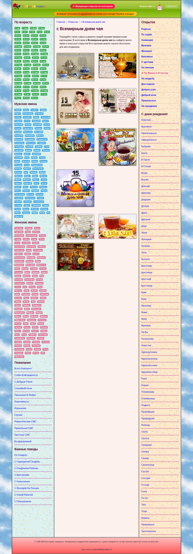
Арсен (45, 121)
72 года (35, 91)
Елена (39, 280)
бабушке (146, 146)
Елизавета (19, 283)
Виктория (30, 265)
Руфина (32, 335)
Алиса (26, 239)
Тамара (36, 342)
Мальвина (36, 309)
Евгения (18, 280)
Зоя (24, 287)
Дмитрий (36, 154)
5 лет (17, 32)
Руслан (30, 194)
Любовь (26, 305)
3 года (33, 28)
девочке (145, 186)
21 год (43, 43)
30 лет (17, 54)
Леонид (33, 172)
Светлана (43, 335)
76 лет (35, 94)
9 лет (47, 32)
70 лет (17, 91)
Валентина (19, 258)
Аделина (19, 232)
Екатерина (29, 280)
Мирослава (20, 320)
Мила (25, 316)
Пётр (25, 187)
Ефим (34, 158)
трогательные (148, 531)
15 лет (26, 39)
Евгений (18, 158)
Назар (43, 180)
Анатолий (46, 117)
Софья (18, 342)
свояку (145, 458)
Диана (17, 276)
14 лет (17, 39)
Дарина (35, 272)
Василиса (19, 261)
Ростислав (19, 194)
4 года (41, 28)
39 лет (26, 61)
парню (144, 385)
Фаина (26, 346)
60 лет (34, 80)
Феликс (35, 209)
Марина (30, 313)
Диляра (26, 276)
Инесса (18, 291)
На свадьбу (20, 455)
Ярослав (18, 216)
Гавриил (41, 143)
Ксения (18, 298)
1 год (17, 28)
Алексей (39, 114)
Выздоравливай (22, 441)
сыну (144, 491)
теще (144, 511)
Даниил (46, 150)
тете (143, 504)
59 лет (26, 80)
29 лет (43, 50)
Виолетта (41, 265)
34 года (18, 58)
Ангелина (31, 247)
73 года (44, 91)
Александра (31, 236)
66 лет (17, 87)
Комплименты (21, 401)
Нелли (18, 324)
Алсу (17, 243)
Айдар (43, 110)
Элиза (29, 349)
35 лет (27, 58)
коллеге (145, 259)
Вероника (19, 265)
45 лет (45, 65)
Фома (17, 213)
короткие (146, 120)
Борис (47, 128)
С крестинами (21, 475)
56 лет (35, 76)
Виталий (18, 139)
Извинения (20, 408)
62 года (18, 83)
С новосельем (22, 481)
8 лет (39, 32)
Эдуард (26, 213)
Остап (44, 183)
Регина (26, 331)
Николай (27, 183)
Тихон (17, 209)
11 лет (26, 36)
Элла (45, 349)
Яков (42, 213)
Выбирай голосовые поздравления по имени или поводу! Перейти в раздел (95, 14)
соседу (145, 485)
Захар (42, 158)
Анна (29, 250)
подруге (145, 405)
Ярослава (19, 357)
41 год (43, 61)
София (41, 338)
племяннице (148, 398)
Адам (26, 110)
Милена (44, 316)
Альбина (26, 243)
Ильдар (43, 161)
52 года (35, 72)
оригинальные (149, 133)
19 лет (26, 43)
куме (144, 292)
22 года (18, 47)
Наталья (42, 320)
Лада (26, 298)
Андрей (18, 121)
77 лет (44, 94)
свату (144, 431)
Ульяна (18, 346)
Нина (33, 324)
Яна (43, 353)
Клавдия (25, 294)
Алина (17, 239)
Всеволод (19, 143)
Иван (17, 161)
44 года (37, 65)
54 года (18, 76)
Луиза (17, 305)
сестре (145, 471)
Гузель (43, 269)
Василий (18, 136)
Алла (41, 239)
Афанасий (27, 128)
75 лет (27, 94)
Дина (35, 276)
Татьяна (45, 342)
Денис (27, 154)
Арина (27, 254)
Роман (44, 191)
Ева (41, 276)
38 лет (17, 61)
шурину (145, 518)
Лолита (41, 302)
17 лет (43, 39)
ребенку (145, 425)
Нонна (40, 324)
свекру (145, 451)
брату (144, 153)
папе (144, 378)
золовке (145, 246)
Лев (25, 172)
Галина (34, 269)
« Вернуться (171, 6)
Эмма (27, 353)
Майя (27, 309)
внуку (144, 173)
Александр (27, 114)
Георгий (29, 147)
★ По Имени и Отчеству (154, 73)
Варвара (41, 258)
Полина (44, 327)
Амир (36, 117)
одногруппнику (149, 352)
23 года (27, 47)
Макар (42, 172)
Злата (17, 287)
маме (144, 312)
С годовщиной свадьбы (27, 461)
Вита (17, 269)
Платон (34, 187)
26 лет (17, 50)
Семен (40, 198)
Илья (26, 165)
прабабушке (148, 412)
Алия (34, 239)
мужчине (146, 325)
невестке (146, 345)
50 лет (17, 72)
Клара (34, 294)
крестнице (146, 272)
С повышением (22, 501)
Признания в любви (25, 395)
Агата (37, 228)
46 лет (17, 69)
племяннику (147, 392)
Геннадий (19, 147)
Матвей (43, 176)
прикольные (147, 524)
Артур (46, 125)
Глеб (47, 147)
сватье (145, 438)
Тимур (45, 205)
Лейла (43, 298)
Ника (26, 324)
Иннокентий (37, 165)
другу (144, 213)
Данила (18, 154)
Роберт (26, 191)
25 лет (45, 47)
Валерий (38, 132)
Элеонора (19, 349)
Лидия (17, 302)
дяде (144, 226)
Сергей (18, 202)
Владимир (29, 139)
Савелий (18, 198)
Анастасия (19, 247)
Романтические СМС (25, 421)
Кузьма (18, 172)
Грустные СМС (22, 435)
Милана (34, 316)
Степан (18, 205)
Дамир (37, 150)
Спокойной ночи (23, 388)
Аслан (17, 128)
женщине (146, 239)
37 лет (44, 58)
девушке (146, 193)
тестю (144, 498)
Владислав (42, 139)
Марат (27, 176)
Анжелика (19, 250)
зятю (144, 252)
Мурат (35, 180)
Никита (18, 183)
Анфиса (18, 254)
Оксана (18, 327)
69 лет (43, 87)
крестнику (146, 266)
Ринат (17, 191)
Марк (35, 176)
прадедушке (148, 418)
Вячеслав (31, 143)
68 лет (34, 87)
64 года (37, 83)
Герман (39, 147)
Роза (24, 335)
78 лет (17, 98)
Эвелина (36, 346)
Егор (27, 158)
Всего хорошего (23, 368)
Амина (35, 243)
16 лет (34, 39)
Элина (37, 349)
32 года (35, 54)
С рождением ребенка (26, 468)
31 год (26, 54)
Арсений (18, 125)
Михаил (26, 180)
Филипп (44, 209)
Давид (28, 150)
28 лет (34, 50)
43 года (27, 65)
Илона (32, 287)
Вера (38, 261)
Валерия (31, 258)
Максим (18, 176)
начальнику (147, 339)
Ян (48, 213)
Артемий (37, 125)
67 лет (26, 87)
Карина (43, 291)
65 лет (45, 83)
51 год (26, 72)
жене (144, 232)
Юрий (34, 213)
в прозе (145, 160)
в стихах (146, 166)
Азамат (34, 110)
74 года (18, 94)
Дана (27, 272)
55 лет (27, 76)
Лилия (26, 302)
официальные (149, 140)
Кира (17, 294)
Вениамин (29, 136)
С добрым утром (23, 382)
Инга (40, 287)
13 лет (43, 36)
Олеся (27, 327)
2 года (25, 28)
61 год (43, 80)
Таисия (27, 342)
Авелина (18, 228)
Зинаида (39, 283)
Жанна (29, 283)
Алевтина (19, 236)
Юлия (35, 353)
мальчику (146, 305)
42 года (18, 65)
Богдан (38, 128)
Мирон (17, 180)
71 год (26, 91)
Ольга (35, 327)
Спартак (27, 202)
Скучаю (18, 415)
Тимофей (36, 205)
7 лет (32, 32)
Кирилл (27, 169)
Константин (38, 169)
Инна (26, 291)
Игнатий (25, 161)
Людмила (37, 305)
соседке (145, 478)
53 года (44, 72)
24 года (37, 47)
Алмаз (18, 117)
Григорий (19, 150)
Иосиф (18, 169)
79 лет (26, 98)
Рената (35, 331)
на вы (144, 332)
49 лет (43, 69)
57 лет (44, 76)
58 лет (17, 80)
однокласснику (149, 365)
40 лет (34, 61)
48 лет (34, 69)
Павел (17, 187)
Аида (28, 232)
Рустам (39, 194)
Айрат (17, 114)
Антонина (38, 250)
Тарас (26, 205)
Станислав (38, 202)
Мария (39, 313)
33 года (44, 54)
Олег (36, 183)
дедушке (146, 199)
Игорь (34, 161)
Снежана (31, 338)
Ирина (34, 291)
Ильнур (18, 165)
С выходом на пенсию (26, 488)
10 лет (17, 36)
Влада (25, 269)
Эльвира (18, 353)
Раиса (17, 331)
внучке (145, 179)
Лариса (34, 298)
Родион (35, 191)
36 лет (35, 58)
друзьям (145, 219)
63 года (27, 83)
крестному (146, 286)
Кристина (44, 294)
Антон (27, 121)
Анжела (41, 247)
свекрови (146, 445)
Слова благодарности (26, 375)
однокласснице (149, 372)
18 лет (17, 43)
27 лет (26, 50)
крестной (146, 279)
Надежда (31, 320)
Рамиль (43, 187)
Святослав (30, 198)
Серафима (19, 338)
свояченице (147, 465)
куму (143, 299)
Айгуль (36, 232)
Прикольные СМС (23, 428)
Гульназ (18, 272)
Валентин (28, 132)
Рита (17, 335)
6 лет (24, 32)
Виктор (40, 136)
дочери (145, 206)
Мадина (18, 309)
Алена (42, 236)
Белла (36, 254)
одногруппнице (149, 359)
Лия (33, 302)
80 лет (34, 98)
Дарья (44, 272)
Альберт (27, 117)
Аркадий (36, 121)
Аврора (28, 228)
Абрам (18, 110)
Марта (17, 316)
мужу (144, 319)
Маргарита (19, 313)
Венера (29, 261)
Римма (44, 331)
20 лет (34, 43)
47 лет (26, 69)
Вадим (18, 132)
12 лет (34, 36)
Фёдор (26, 209)
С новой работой (23, 495)
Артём (28, 125)
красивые (146, 126)
